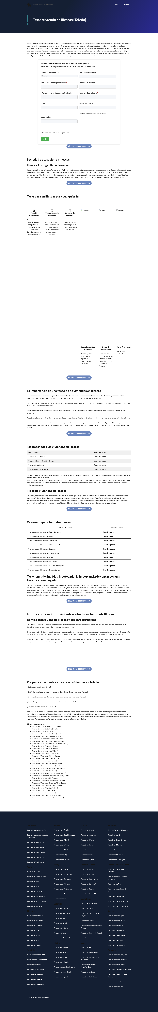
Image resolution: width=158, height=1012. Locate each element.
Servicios (126, 4)
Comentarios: (46, 117)
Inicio (116, 4)
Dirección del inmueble (88, 72)
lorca (126, 830)
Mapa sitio (37, 997)
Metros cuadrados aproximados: (54, 83)
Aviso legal (45, 997)
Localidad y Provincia (87, 83)
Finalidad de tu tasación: (50, 72)
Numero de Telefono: (87, 103)
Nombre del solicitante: (88, 93)
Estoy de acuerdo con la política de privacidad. (55, 133)
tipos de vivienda (43, 478)
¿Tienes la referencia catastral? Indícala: (56, 93)
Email (43, 103)
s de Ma (121, 830)
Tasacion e (57, 972)
